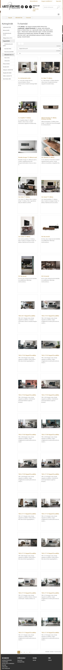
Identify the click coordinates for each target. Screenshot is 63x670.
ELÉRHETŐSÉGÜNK (7, 660)
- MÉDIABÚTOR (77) (8, 54)
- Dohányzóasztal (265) (8, 44)
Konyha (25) (6, 66)
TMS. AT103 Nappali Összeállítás (50, 355)
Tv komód (28, 17)
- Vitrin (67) (6, 60)
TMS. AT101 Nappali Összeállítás (50, 315)
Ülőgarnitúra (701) (7, 38)
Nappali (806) (6, 41)
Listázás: (58, 50)
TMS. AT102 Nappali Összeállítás (27, 355)
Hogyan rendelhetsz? (46, 1)
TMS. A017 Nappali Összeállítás (26, 315)
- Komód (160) (7, 48)
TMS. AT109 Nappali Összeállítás (27, 474)
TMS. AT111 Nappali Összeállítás (27, 513)
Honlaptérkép (20, 661)
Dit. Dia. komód (22, 276)
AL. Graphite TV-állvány (24, 117)
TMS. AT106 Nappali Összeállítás (27, 434)
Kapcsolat (58, 1)
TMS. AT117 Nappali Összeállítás (27, 632)
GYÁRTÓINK (5, 661)
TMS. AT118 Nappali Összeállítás (50, 632)
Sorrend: (59, 46)
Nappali (10, 17)
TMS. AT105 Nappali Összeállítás (50, 395)
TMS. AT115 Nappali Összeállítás (27, 593)
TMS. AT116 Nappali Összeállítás (50, 593)
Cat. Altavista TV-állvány (47, 157)
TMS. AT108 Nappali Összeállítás (50, 434)
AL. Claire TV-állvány (46, 78)
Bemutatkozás (34, 1)
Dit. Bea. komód (45, 236)
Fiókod (50, 660)
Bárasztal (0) (6, 30)
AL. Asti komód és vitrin (24, 78)
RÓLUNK (4, 665)
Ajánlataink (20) (7, 27)
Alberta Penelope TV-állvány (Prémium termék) (48, 118)
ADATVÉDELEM (6, 668)
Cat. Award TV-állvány (47, 197)
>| (29, 652)
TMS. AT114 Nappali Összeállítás (50, 553)
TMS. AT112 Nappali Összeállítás (50, 513)
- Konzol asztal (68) (8, 51)
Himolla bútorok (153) (7, 34)
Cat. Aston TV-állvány (24, 197)
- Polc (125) (6, 57)
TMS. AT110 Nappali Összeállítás (50, 474)
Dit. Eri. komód (45, 276)
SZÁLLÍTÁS (5, 666)
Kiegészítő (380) (7, 72)
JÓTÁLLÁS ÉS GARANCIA (8, 663)
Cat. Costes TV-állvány (24, 236)
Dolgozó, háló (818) (8, 69)
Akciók (34, 660)
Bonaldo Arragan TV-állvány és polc (27, 157)
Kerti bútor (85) (7, 79)
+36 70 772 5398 (35, 10)
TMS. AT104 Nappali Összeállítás (27, 395)
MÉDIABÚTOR (19, 17)
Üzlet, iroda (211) (7, 76)
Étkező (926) (6, 63)
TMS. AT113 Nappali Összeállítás (27, 553)
